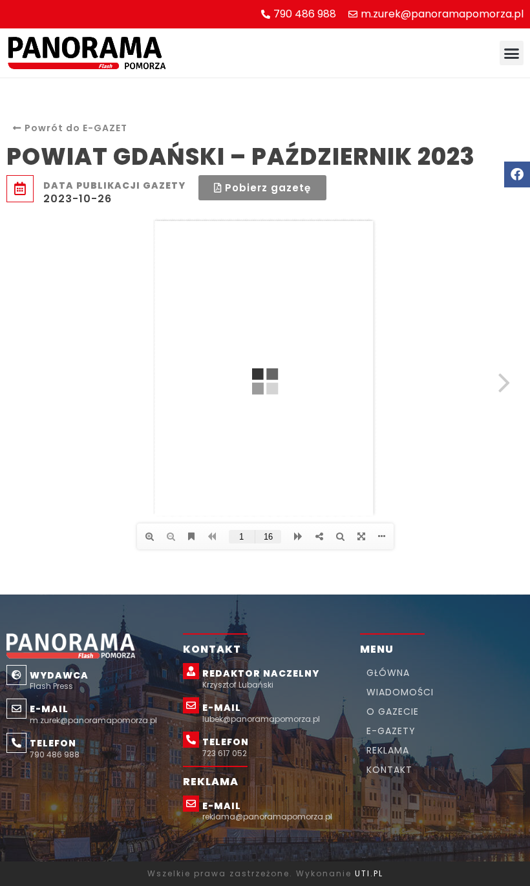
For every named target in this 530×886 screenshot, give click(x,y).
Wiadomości (400, 692)
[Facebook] (517, 174)
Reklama (387, 750)
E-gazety (391, 730)
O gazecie (392, 711)
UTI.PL (369, 873)
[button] (512, 53)
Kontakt (389, 769)
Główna (388, 672)
